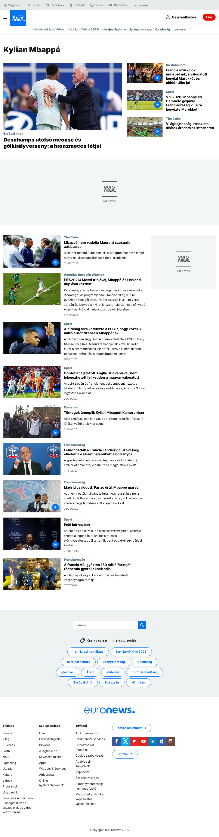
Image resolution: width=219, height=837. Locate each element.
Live (209, 17)
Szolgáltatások (49, 725)
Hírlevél (123, 754)
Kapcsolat (82, 772)
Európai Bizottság (145, 672)
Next (6, 757)
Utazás (7, 769)
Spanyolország (140, 29)
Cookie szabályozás (89, 755)
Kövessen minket (51, 757)
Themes (8, 725)
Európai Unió (82, 682)
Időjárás (44, 745)
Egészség (112, 682)
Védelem (113, 672)
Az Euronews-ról (86, 733)
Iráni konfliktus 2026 (83, 29)
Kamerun (71, 407)
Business (9, 745)
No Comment (176, 64)
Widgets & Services (52, 769)
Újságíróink (10, 792)
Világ (6, 739)
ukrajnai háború (114, 29)
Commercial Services (90, 739)
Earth (6, 751)
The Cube (173, 118)
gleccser (180, 29)
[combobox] (157, 5)
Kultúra (7, 774)
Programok (10, 786)
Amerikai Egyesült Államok (84, 274)
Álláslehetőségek (87, 778)
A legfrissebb (48, 751)
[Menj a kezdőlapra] (18, 18)
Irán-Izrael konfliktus (48, 29)
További (81, 725)
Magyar (12, 5)
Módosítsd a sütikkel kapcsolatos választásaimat (89, 799)
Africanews (47, 774)
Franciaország (74, 444)
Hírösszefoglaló (50, 739)
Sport (170, 91)
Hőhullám (139, 682)
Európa (7, 733)
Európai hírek (13, 133)
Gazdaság (162, 29)
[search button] (135, 5)
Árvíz (90, 672)
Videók (7, 780)
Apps (42, 763)
